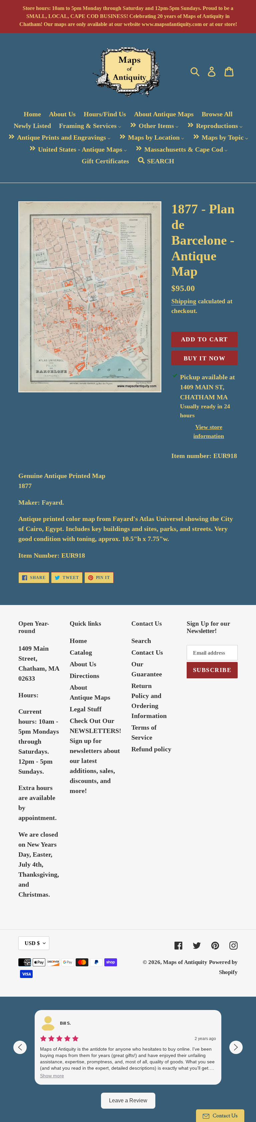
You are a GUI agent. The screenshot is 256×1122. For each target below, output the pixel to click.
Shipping (183, 301)
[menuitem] (32, 114)
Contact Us (147, 652)
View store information (208, 431)
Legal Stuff (86, 709)
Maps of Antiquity (185, 962)
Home (78, 640)
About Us (83, 664)
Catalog (81, 652)
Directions (84, 675)
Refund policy (151, 749)
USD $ (32, 943)
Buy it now (204, 358)
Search (141, 640)
